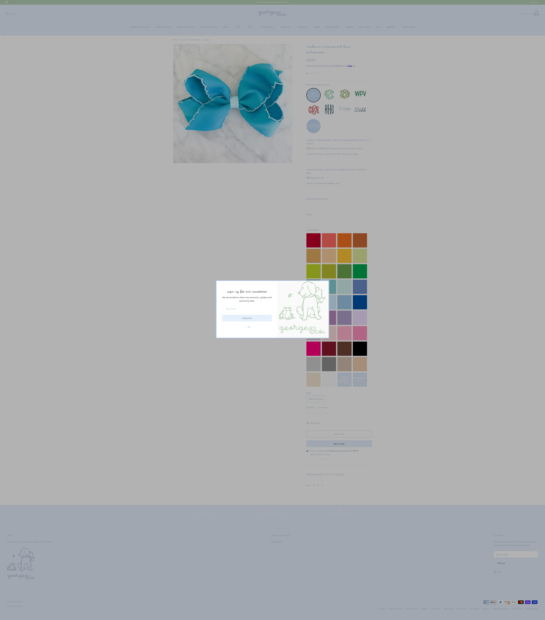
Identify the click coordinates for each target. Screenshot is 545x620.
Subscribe (247, 318)
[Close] (326, 284)
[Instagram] (245, 327)
